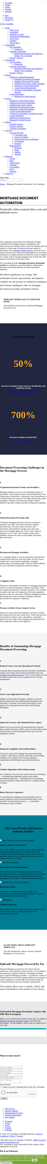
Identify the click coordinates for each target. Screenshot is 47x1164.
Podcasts (13, 171)
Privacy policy (6, 1163)
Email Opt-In (22, 1086)
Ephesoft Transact (16, 124)
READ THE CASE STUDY (23, 393)
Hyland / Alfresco (16, 58)
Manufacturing (15, 146)
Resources (9, 156)
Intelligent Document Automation (27, 79)
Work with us (15, 43)
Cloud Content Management (25, 88)
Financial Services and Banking (26, 139)
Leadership (14, 32)
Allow (35, 1160)
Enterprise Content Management (26, 86)
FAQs (12, 169)
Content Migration (17, 94)
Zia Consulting (15, 47)
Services (8, 75)
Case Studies (14, 167)
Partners (8, 122)
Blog (7, 16)
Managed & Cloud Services (25, 96)
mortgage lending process (23, 250)
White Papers (15, 163)
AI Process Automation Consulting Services (26, 114)
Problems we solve (17, 34)
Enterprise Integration (13, 1115)
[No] (13, 1163)
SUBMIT (4, 1099)
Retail (16, 150)
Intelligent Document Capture (21, 105)
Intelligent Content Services (20, 118)
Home (2, 184)
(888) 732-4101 (39, 1140)
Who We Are (10, 1109)
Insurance (18, 144)
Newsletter (9, 18)
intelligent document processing (12, 675)
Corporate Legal (20, 135)
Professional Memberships (20, 36)
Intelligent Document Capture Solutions (29, 84)
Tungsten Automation (18, 51)
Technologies (10, 45)
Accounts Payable (16, 133)
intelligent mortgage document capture (14, 1021)
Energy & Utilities (21, 137)
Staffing (17, 152)
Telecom (17, 154)
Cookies (20, 1136)
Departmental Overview (14, 1113)
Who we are (14, 30)
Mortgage (18, 148)
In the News (14, 39)
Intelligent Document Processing (26, 81)
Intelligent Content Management (22, 77)
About (7, 28)
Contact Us (9, 20)
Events (12, 159)
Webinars (13, 165)
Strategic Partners (11, 1111)
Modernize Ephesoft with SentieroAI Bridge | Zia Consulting (28, 55)
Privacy (13, 1136)
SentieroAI (18, 49)
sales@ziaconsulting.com (9, 1142)
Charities (13, 41)
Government (19, 141)
